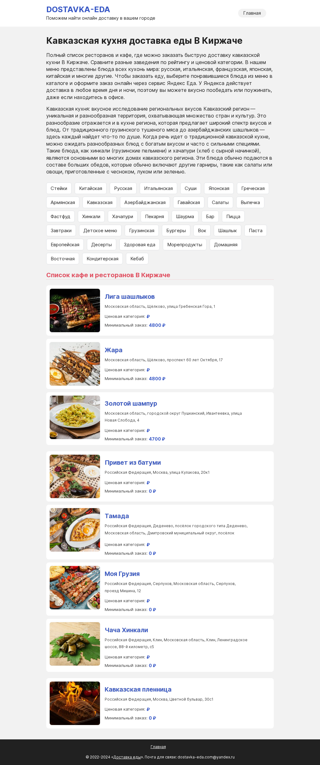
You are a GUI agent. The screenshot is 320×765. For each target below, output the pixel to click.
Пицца (233, 216)
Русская (123, 188)
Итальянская (158, 188)
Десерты (101, 245)
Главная (252, 13)
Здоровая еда (139, 245)
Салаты (220, 202)
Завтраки (61, 230)
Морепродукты (184, 245)
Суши (191, 188)
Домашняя (226, 245)
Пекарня (154, 216)
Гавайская (189, 202)
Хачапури (122, 216)
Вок (202, 230)
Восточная (63, 259)
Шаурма (185, 216)
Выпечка (250, 202)
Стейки (59, 188)
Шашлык (227, 230)
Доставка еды (127, 757)
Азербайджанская (145, 202)
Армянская (63, 202)
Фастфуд (60, 216)
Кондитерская (102, 259)
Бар (210, 216)
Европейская (65, 245)
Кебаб (137, 259)
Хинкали (91, 216)
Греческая (253, 188)
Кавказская (99, 202)
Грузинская (141, 230)
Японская (218, 188)
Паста (255, 230)
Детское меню (100, 230)
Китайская (90, 188)
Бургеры (176, 230)
